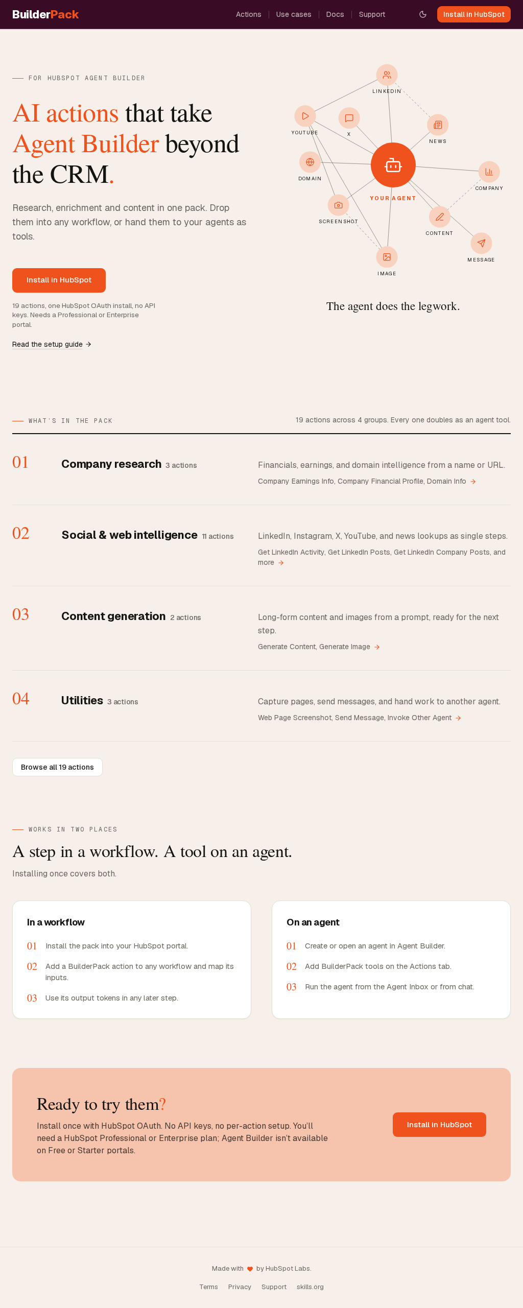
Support (372, 14)
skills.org (310, 1286)
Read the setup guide (47, 344)
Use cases (294, 14)
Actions (249, 14)
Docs (335, 14)
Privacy (239, 1286)
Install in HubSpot (474, 14)
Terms (208, 1286)
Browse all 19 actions (57, 767)
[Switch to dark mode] (423, 14)
